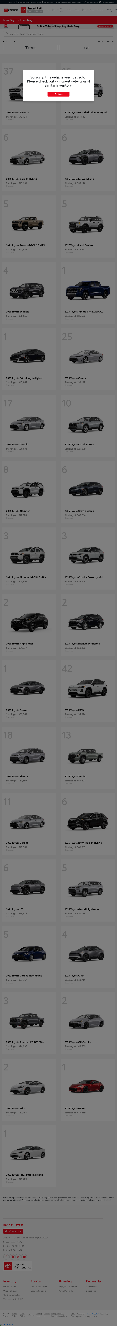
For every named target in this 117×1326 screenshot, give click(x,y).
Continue (58, 94)
